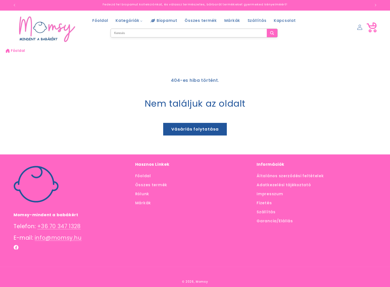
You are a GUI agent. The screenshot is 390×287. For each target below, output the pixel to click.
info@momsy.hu (58, 237)
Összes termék (151, 185)
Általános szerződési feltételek (290, 176)
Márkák (143, 203)
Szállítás (266, 212)
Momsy (202, 282)
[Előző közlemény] (14, 5)
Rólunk (142, 194)
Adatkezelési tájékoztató (284, 185)
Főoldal (18, 50)
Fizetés (264, 203)
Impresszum (270, 194)
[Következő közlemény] (376, 5)
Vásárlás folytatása (195, 129)
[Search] (272, 33)
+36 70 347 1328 (59, 226)
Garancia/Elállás (275, 221)
